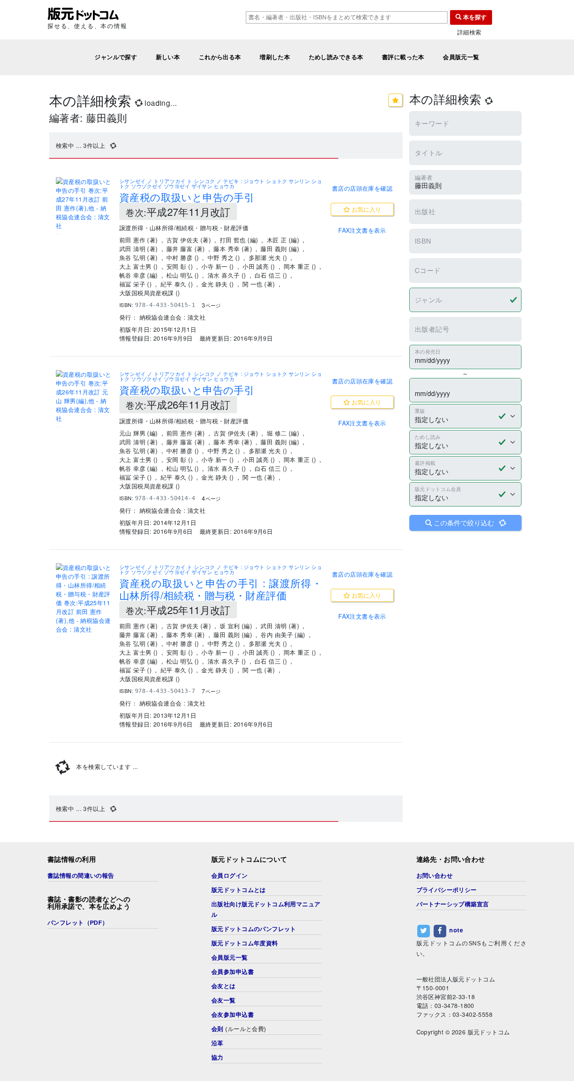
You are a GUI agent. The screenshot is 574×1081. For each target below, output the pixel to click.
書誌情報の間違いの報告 (80, 875)
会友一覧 (223, 1000)
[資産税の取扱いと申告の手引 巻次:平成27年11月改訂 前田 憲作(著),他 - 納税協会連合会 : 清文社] (84, 203)
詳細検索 (469, 32)
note (456, 930)
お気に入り (365, 209)
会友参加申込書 (232, 1014)
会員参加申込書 (232, 971)
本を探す (474, 17)
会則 (217, 1029)
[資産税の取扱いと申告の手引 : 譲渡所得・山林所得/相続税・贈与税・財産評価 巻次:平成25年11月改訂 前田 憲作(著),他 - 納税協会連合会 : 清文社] (84, 598)
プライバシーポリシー (446, 890)
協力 (217, 1057)
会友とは (223, 986)
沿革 (217, 1043)
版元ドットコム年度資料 (244, 943)
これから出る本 (220, 57)
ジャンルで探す (116, 57)
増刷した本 (275, 57)
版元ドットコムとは (238, 890)
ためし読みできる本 (336, 57)
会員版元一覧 (461, 57)
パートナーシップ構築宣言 (452, 904)
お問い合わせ (434, 875)
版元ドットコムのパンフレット (253, 929)
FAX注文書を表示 (362, 230)
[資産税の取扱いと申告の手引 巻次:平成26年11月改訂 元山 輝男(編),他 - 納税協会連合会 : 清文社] (84, 396)
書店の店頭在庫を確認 (362, 188)
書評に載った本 (403, 57)
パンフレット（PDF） (77, 922)
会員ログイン (229, 875)
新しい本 (168, 57)
